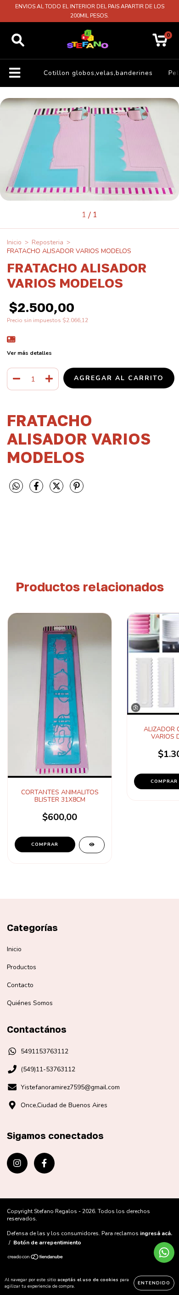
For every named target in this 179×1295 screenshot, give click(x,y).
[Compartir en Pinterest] (77, 490)
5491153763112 (44, 1051)
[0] (160, 43)
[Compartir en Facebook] (37, 490)
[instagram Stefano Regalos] (17, 1163)
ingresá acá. (156, 1233)
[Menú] (15, 73)
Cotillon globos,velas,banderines (98, 73)
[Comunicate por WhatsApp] (164, 1252)
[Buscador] (18, 40)
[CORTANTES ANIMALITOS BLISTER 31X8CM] (92, 845)
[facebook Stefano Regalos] (44, 1163)
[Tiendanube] (35, 1258)
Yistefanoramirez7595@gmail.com (70, 1087)
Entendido (154, 1283)
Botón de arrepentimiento (47, 1242)
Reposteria (47, 242)
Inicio (14, 242)
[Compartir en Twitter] (57, 490)
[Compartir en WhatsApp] (16, 486)
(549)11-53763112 (48, 1069)
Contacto (20, 985)
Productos (21, 967)
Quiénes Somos (30, 1003)
